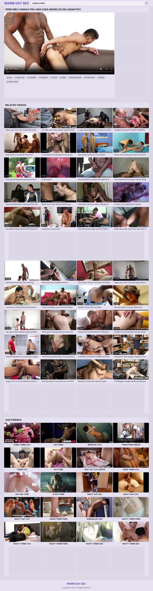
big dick (44, 77)
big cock (20, 77)
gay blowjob (76, 77)
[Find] (146, 3)
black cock (13, 82)
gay (10, 77)
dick (64, 77)
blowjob (32, 77)
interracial (90, 77)
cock (55, 77)
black (102, 77)
